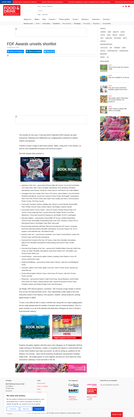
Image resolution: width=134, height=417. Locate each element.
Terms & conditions (42, 386)
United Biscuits (112, 51)
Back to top (116, 414)
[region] (25, 402)
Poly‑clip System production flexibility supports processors (117, 88)
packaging (117, 38)
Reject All (26, 409)
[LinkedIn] (123, 6)
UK (107, 57)
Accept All (38, 409)
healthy (122, 35)
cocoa (103, 35)
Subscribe (45, 14)
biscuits (116, 32)
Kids (102, 38)
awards (103, 32)
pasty (125, 38)
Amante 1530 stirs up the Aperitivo (52, 2)
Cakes (123, 32)
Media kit (49, 6)
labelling (108, 38)
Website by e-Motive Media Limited (70, 413)
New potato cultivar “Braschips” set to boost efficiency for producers (118, 100)
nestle (103, 51)
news (110, 65)
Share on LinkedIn (34, 51)
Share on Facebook (16, 51)
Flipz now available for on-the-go (118, 77)
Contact (44, 6)
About (39, 6)
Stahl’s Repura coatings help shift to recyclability (117, 109)
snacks (103, 41)
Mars (124, 47)
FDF (111, 47)
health (115, 35)
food (108, 35)
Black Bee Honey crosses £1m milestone (24, 2)
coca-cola (104, 47)
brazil (103, 57)
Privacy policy (41, 383)
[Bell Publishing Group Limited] (15, 413)
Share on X (50, 51)
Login (39, 14)
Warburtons (124, 51)
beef (109, 32)
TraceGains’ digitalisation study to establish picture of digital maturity (89, 2)
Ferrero (117, 47)
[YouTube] (129, 6)
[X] (126, 6)
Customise (13, 409)
